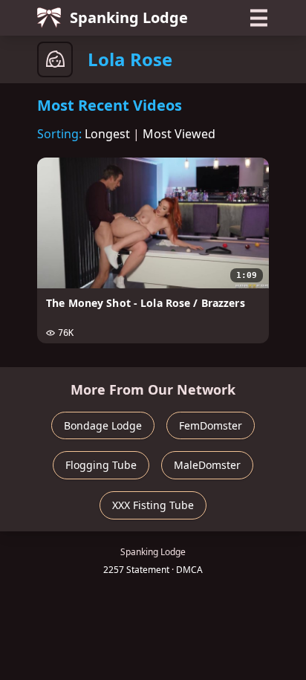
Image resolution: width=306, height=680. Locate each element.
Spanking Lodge (129, 17)
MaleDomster (207, 465)
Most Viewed (179, 134)
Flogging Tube (101, 465)
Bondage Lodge (103, 425)
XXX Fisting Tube (153, 505)
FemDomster (210, 425)
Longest (107, 134)
